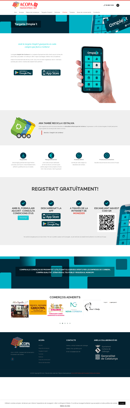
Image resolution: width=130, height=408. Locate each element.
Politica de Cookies (95, 373)
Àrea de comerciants (84, 12)
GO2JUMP (74, 373)
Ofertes (64, 12)
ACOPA (41, 345)
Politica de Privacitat (83, 373)
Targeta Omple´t (46, 12)
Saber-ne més (65, 406)
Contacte (96, 12)
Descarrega (23, 218)
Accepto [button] (122, 403)
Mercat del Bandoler (44, 362)
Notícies (57, 12)
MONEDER (79, 213)
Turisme (72, 12)
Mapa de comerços (32, 12)
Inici (15, 12)
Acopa (21, 12)
